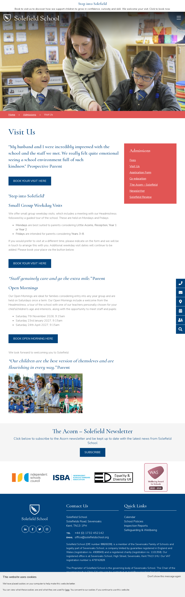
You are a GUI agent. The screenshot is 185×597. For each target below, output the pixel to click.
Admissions (29, 114)
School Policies (133, 521)
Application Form (140, 172)
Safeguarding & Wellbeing (140, 530)
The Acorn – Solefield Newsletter (144, 188)
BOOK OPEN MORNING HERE (33, 339)
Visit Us (48, 114)
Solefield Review (141, 197)
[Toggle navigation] (179, 18)
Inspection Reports (136, 526)
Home (11, 114)
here (67, 589)
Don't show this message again (164, 576)
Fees (133, 160)
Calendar (129, 517)
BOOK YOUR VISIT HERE (29, 181)
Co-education (138, 179)
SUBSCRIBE (93, 452)
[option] (29, 477)
